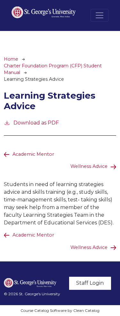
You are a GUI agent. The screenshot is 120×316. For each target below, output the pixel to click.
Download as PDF (36, 123)
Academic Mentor (33, 154)
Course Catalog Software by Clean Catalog (60, 310)
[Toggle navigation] (99, 15)
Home (11, 59)
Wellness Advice (89, 166)
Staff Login (90, 283)
